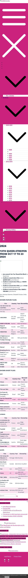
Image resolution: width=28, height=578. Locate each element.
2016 (10, 192)
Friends (5, 68)
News (5, 62)
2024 (10, 151)
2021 (10, 157)
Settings (7, 577)
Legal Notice (7, 202)
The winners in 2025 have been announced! (15, 514)
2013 (10, 198)
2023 (10, 153)
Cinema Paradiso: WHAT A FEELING (12, 516)
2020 (10, 159)
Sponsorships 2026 (9, 66)
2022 (10, 156)
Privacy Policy (11, 230)
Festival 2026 (7, 64)
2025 (10, 150)
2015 (10, 194)
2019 (10, 186)
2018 (10, 188)
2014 (10, 196)
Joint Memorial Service (9, 506)
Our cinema (10, 95)
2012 (10, 200)
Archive (5, 97)
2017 (10, 190)
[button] (15, 94)
